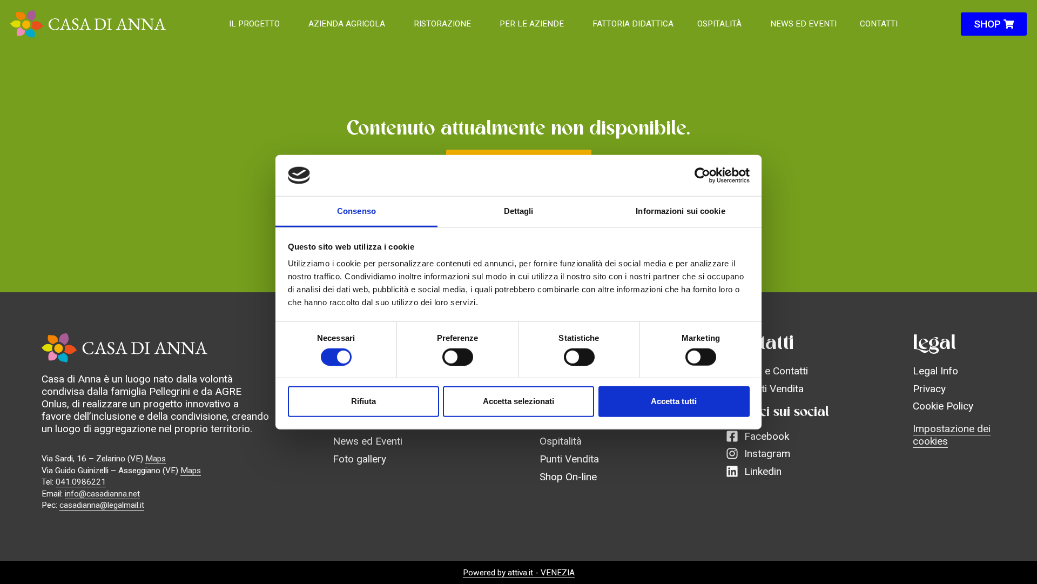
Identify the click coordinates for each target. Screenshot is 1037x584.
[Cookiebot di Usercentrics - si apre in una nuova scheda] (702, 175)
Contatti (879, 24)
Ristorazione (442, 24)
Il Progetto (254, 24)
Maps (155, 459)
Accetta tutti (674, 401)
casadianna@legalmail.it (101, 505)
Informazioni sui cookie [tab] (680, 211)
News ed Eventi (803, 24)
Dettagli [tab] (519, 211)
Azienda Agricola (346, 24)
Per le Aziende (532, 24)
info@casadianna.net (102, 494)
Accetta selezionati (518, 401)
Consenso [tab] (356, 211)
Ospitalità (719, 24)
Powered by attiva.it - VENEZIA (519, 573)
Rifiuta (363, 401)
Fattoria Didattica (633, 24)
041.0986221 (81, 482)
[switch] (457, 356)
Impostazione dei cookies (952, 434)
